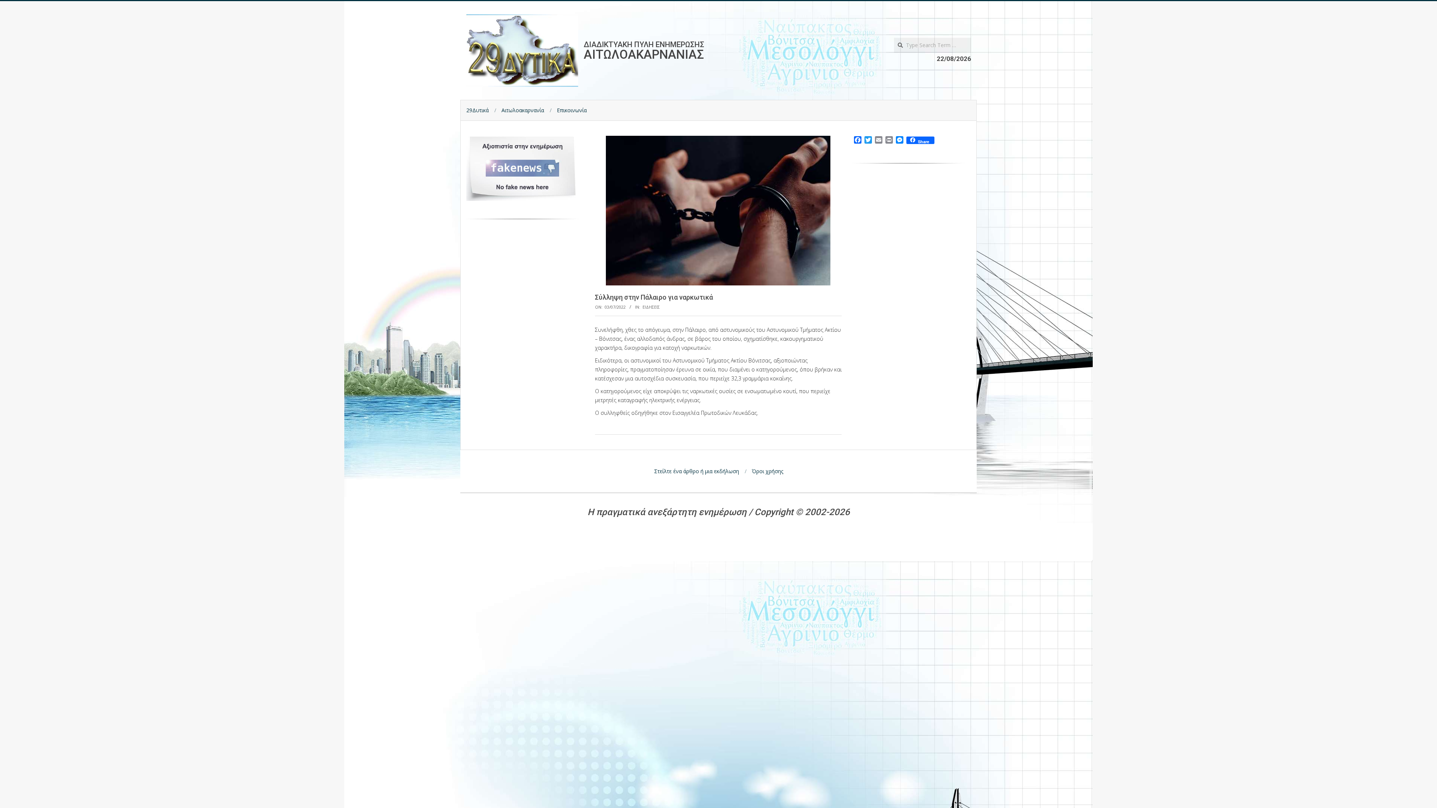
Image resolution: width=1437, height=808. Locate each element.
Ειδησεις (651, 307)
